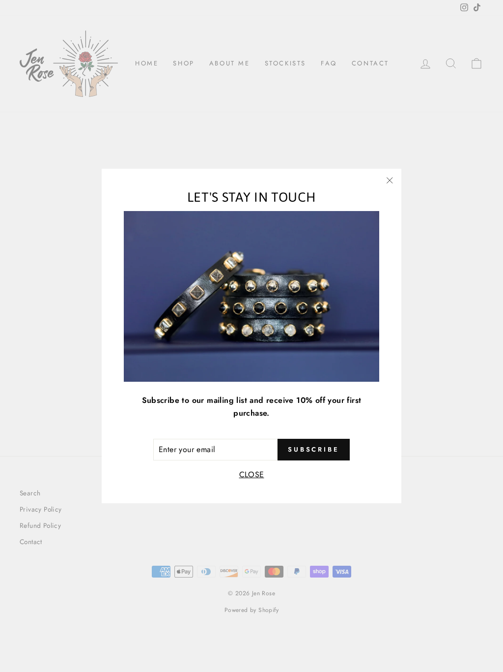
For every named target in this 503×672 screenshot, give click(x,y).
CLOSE (251, 474)
